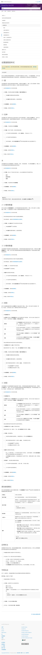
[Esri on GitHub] (26, 644)
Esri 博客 (3, 646)
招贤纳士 (3, 644)
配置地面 (5, 44)
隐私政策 (18, 652)
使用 (2, 11)
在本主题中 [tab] (4, 72)
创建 (5, 11)
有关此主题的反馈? (36, 614)
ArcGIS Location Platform (26, 632)
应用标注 (12, 108)
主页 (2, 627)
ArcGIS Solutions (24, 636)
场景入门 (3, 15)
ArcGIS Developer (25, 634)
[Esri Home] (24, 640)
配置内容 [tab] (5, 25)
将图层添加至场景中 (5, 22)
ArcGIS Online (24, 627)
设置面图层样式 (6, 35)
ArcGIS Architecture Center (26, 637)
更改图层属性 (5, 42)
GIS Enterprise (7, 1)
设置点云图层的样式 (7, 39)
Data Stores (4, 632)
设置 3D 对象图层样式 (7, 37)
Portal (3, 628)
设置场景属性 (5, 47)
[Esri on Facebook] (24, 644)
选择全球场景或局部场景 (6, 18)
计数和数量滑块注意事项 (17, 219)
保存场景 (3, 52)
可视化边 (11, 154)
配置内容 (13, 11)
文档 (2, 637)
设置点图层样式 (6, 30)
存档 (9, 66)
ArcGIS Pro (23, 628)
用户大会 (3, 647)
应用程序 (3, 636)
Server (3, 630)
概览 (4, 27)
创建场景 (9, 11)
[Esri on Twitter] (22, 644)
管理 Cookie (23, 652)
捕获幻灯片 (4, 49)
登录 (39, 1)
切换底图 (3, 20)
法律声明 (27, 652)
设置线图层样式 (6, 32)
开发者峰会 (4, 649)
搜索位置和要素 (5, 54)
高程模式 (14, 104)
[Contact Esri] (28, 644)
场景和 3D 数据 (5, 57)
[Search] (36, 1)
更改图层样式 (8, 88)
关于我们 (3, 642)
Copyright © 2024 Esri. (6, 652)
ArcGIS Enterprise (24, 630)
